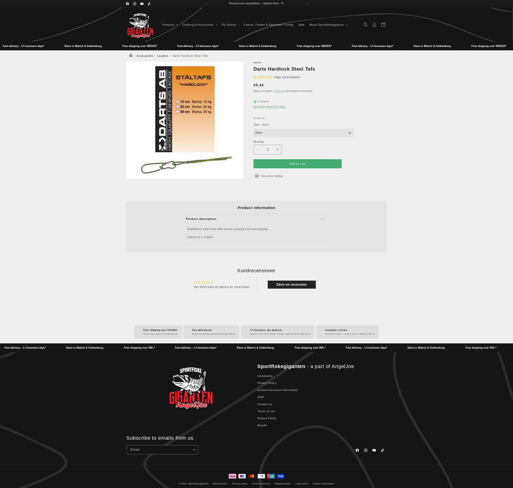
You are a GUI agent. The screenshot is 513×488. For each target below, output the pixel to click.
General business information (277, 390)
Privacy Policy (266, 383)
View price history (272, 176)
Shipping (278, 91)
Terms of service (261, 483)
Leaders (163, 55)
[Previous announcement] (205, 4)
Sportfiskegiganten (198, 483)
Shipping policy (283, 483)
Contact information (323, 483)
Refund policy (220, 483)
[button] (170, 24)
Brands (262, 425)
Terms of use (266, 411)
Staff (260, 397)
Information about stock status (269, 106)
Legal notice (301, 483)
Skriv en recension (291, 284)
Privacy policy (240, 483)
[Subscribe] (193, 450)
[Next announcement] (307, 4)
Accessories (145, 55)
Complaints (265, 375)
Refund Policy (266, 418)
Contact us (264, 404)
